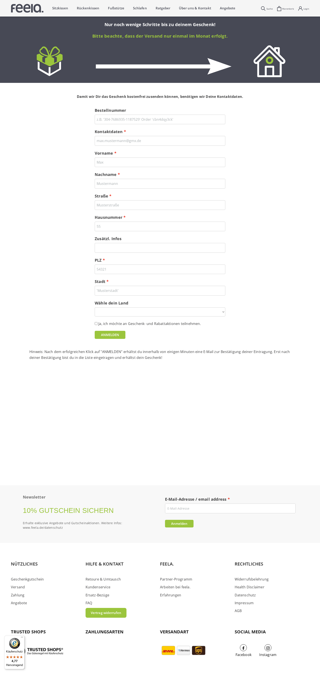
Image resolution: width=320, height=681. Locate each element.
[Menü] (22, 638)
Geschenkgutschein (27, 579)
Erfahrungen (170, 595)
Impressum (244, 603)
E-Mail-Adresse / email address (196, 499)
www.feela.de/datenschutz (43, 527)
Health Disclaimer (249, 587)
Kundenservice (98, 587)
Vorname (104, 153)
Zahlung (17, 595)
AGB (238, 610)
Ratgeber (163, 8)
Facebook (244, 654)
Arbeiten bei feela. (175, 587)
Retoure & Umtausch (103, 579)
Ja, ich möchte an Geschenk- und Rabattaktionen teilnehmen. (149, 323)
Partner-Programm (176, 579)
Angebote (228, 8)
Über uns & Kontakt (195, 8)
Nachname (106, 174)
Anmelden (179, 523)
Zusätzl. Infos (108, 238)
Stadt (100, 281)
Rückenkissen (88, 8)
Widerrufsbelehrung (252, 579)
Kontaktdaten (109, 131)
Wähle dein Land (111, 303)
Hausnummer (108, 217)
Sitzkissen (60, 8)
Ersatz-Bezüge (97, 595)
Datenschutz (245, 595)
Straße (101, 196)
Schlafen (140, 8)
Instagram (267, 654)
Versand (18, 587)
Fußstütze (116, 8)
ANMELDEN (110, 335)
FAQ (89, 603)
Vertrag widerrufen (106, 613)
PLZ (98, 260)
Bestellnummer (110, 110)
